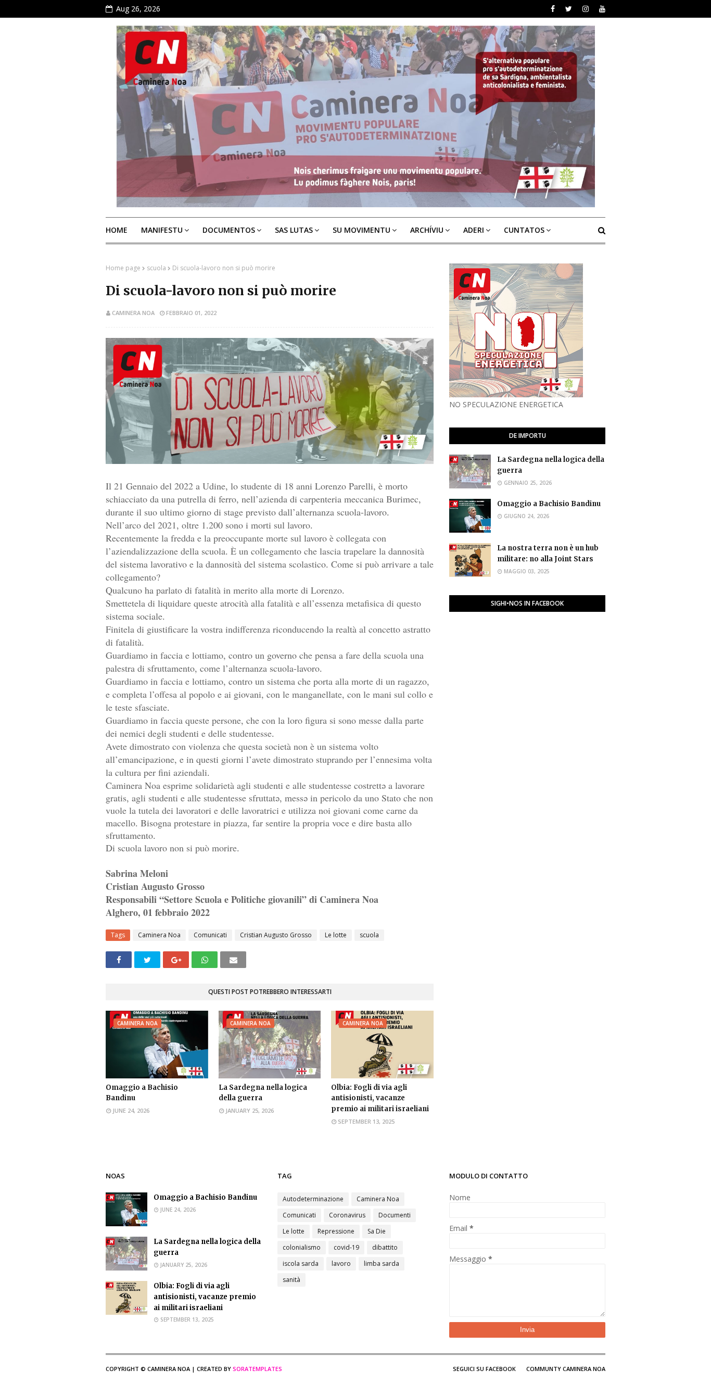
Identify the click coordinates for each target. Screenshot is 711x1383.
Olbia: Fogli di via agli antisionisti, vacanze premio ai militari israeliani (380, 1098)
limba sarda (381, 1263)
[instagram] (585, 9)
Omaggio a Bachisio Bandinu (142, 1093)
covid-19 (346, 1247)
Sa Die (376, 1231)
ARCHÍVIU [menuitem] (426, 230)
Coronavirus (347, 1215)
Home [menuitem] (117, 230)
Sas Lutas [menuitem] (294, 230)
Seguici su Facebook (484, 1369)
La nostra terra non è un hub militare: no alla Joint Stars (548, 553)
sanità (291, 1279)
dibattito (385, 1247)
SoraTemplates (257, 1369)
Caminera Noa (133, 313)
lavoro (341, 1263)
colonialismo (302, 1247)
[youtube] (600, 9)
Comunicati (210, 935)
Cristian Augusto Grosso (276, 935)
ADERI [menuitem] (473, 230)
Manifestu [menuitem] (162, 230)
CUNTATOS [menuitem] (524, 230)
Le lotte (336, 935)
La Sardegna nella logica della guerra (263, 1093)
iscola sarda (301, 1263)
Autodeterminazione (313, 1199)
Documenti (394, 1215)
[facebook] (552, 9)
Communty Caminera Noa (565, 1369)
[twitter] (569, 9)
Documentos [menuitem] (228, 230)
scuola (156, 267)
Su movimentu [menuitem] (361, 230)
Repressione (336, 1231)
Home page (123, 267)
